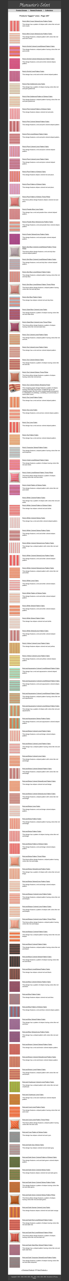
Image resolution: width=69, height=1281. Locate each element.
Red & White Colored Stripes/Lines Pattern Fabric (38, 543)
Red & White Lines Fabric (30, 580)
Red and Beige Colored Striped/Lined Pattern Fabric (39, 781)
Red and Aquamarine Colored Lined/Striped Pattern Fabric (41, 668)
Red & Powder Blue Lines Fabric (32, 209)
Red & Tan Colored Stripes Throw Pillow (35, 372)
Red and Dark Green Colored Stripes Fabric (36, 1170)
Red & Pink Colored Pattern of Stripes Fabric (36, 109)
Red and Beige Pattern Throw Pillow (34, 856)
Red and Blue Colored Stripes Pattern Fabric (36, 982)
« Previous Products (27, 1270)
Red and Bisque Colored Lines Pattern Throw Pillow (39, 919)
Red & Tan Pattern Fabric (30, 435)
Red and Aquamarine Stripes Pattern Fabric (36, 718)
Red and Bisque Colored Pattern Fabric (35, 931)
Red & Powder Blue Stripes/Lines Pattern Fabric (37, 222)
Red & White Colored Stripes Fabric (33, 518)
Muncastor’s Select (34, 5)
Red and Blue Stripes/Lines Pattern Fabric (35, 1032)
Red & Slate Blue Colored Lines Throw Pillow (36, 322)
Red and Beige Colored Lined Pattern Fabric (36, 731)
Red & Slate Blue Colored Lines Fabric (34, 309)
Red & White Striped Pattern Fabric (33, 606)
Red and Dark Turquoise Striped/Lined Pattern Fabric (39, 1257)
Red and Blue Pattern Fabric (31, 994)
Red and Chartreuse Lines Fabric (33, 1094)
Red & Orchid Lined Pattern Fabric (33, 71)
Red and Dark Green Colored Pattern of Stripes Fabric (39, 1157)
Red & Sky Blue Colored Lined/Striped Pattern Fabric (39, 259)
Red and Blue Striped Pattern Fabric (33, 1019)
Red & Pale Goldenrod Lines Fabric (33, 84)
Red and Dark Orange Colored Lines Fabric (36, 1207)
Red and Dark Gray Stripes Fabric (33, 1145)
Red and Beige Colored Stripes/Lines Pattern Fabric (39, 794)
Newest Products (36, 10)
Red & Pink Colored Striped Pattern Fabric (35, 121)
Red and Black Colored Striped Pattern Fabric (37, 957)
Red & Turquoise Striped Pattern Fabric (34, 447)
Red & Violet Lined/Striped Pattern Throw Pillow (37, 472)
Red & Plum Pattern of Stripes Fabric (34, 171)
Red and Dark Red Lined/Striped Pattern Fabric (37, 1220)
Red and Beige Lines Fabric (31, 806)
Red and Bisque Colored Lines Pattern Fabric (36, 894)
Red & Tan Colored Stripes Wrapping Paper (36, 385)
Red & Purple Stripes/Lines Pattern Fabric (35, 234)
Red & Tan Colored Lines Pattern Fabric (35, 347)
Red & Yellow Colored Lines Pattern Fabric (36, 643)
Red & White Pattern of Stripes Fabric (34, 593)
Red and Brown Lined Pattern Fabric (34, 1069)
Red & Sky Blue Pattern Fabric (32, 297)
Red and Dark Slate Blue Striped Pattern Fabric (37, 1245)
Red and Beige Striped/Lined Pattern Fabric (36, 869)
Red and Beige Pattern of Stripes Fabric (35, 844)
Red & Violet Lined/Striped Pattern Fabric (35, 460)
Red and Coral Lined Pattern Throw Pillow (35, 1120)
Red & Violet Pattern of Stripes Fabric (34, 485)
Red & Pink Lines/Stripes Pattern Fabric (35, 134)
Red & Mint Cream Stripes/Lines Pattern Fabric (37, 21)
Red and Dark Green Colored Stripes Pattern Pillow (38, 1195)
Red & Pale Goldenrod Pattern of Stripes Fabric (37, 96)
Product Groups (21, 10)
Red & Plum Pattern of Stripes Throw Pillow (36, 197)
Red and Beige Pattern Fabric (31, 819)
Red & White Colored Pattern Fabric (33, 497)
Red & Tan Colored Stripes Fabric (33, 360)
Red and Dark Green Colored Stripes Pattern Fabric (38, 1182)
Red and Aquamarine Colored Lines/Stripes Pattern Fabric (40, 706)
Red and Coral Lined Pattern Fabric (33, 1107)
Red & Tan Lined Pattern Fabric (32, 397)
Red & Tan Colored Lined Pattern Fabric (35, 334)
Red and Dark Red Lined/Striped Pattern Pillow (37, 1232)
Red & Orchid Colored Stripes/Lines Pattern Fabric (38, 59)
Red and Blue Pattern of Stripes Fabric (34, 1007)
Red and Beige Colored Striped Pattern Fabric (37, 768)
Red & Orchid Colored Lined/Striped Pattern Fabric (38, 46)
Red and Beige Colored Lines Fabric (34, 756)
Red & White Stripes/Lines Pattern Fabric (35, 631)
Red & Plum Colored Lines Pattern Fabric (35, 146)
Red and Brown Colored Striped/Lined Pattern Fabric (39, 1057)
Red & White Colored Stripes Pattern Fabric (36, 530)
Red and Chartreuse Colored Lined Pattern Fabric (38, 1082)
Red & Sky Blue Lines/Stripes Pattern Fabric (36, 272)
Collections (49, 10)
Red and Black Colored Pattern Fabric (34, 944)
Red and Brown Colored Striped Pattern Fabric (37, 1044)
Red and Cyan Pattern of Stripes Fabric (34, 1132)
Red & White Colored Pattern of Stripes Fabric (37, 505)
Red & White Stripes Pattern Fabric (33, 618)
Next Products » (42, 1270)
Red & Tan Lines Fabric (29, 410)
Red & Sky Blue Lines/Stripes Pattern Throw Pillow (38, 284)
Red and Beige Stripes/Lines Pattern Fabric (36, 881)
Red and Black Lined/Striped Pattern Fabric (36, 969)
